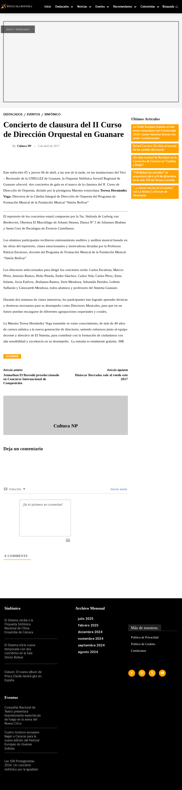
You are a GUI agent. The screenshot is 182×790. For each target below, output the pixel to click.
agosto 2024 (88, 652)
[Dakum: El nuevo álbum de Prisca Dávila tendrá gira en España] (49, 676)
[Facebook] (131, 673)
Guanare (12, 356)
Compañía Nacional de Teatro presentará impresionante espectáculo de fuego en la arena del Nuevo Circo (22, 715)
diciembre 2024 (90, 632)
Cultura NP (24, 145)
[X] (152, 673)
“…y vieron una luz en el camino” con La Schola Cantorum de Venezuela (153, 192)
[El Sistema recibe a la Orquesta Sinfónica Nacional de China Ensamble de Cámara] (49, 626)
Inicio (9, 29)
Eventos (33, 114)
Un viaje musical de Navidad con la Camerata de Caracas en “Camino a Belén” (155, 161)
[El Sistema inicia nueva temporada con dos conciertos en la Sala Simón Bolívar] (49, 651)
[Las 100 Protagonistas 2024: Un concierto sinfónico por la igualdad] (49, 765)
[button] (170, 6)
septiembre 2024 (91, 645)
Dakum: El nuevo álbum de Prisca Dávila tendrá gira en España (23, 676)
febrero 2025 (88, 625)
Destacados (22, 29)
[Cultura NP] (8, 145)
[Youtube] (162, 673)
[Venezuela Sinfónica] (18, 6)
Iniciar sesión (118, 489)
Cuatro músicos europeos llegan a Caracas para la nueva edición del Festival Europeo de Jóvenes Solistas (21, 740)
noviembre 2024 (90, 639)
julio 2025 (85, 619)
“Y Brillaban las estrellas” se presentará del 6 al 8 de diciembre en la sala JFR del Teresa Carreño (154, 176)
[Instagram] (141, 673)
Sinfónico (52, 114)
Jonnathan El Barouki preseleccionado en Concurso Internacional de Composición (31, 379)
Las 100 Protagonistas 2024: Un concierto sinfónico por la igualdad (21, 765)
